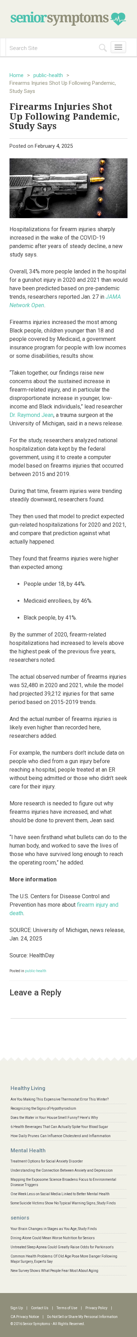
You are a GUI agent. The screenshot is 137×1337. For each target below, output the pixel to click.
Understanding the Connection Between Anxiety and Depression (62, 1170)
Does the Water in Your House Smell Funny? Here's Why (54, 1118)
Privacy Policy (96, 1308)
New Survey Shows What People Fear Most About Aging (54, 1271)
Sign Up (17, 1308)
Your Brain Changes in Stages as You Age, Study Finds (54, 1229)
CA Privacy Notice (25, 1317)
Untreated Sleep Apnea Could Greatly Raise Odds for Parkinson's (62, 1247)
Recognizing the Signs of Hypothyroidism (43, 1108)
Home (16, 75)
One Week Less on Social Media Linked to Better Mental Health (60, 1194)
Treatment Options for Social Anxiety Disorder (47, 1161)
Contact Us (39, 1308)
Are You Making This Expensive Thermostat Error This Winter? (60, 1099)
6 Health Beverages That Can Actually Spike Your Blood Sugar (59, 1127)
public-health (48, 75)
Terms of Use (67, 1308)
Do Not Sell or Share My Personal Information (82, 1317)
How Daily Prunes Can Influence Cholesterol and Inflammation (61, 1136)
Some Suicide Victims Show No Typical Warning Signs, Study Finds (63, 1203)
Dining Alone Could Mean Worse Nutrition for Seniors (53, 1238)
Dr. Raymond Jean (31, 415)
